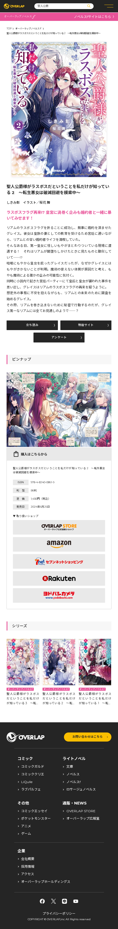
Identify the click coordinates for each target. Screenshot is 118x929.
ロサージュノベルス (81, 789)
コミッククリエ (32, 774)
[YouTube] (75, 901)
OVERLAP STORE (80, 811)
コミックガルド (32, 766)
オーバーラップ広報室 (82, 818)
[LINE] (64, 901)
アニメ (26, 826)
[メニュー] (108, 6)
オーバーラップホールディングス (45, 882)
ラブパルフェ (31, 789)
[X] (53, 901)
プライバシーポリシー (59, 913)
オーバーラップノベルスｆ (28, 28)
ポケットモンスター (36, 818)
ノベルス (73, 774)
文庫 (69, 766)
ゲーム (26, 834)
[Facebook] (42, 901)
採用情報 (27, 867)
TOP (9, 28)
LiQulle (26, 782)
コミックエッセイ (34, 811)
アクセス (27, 874)
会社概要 (27, 859)
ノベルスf (73, 782)
